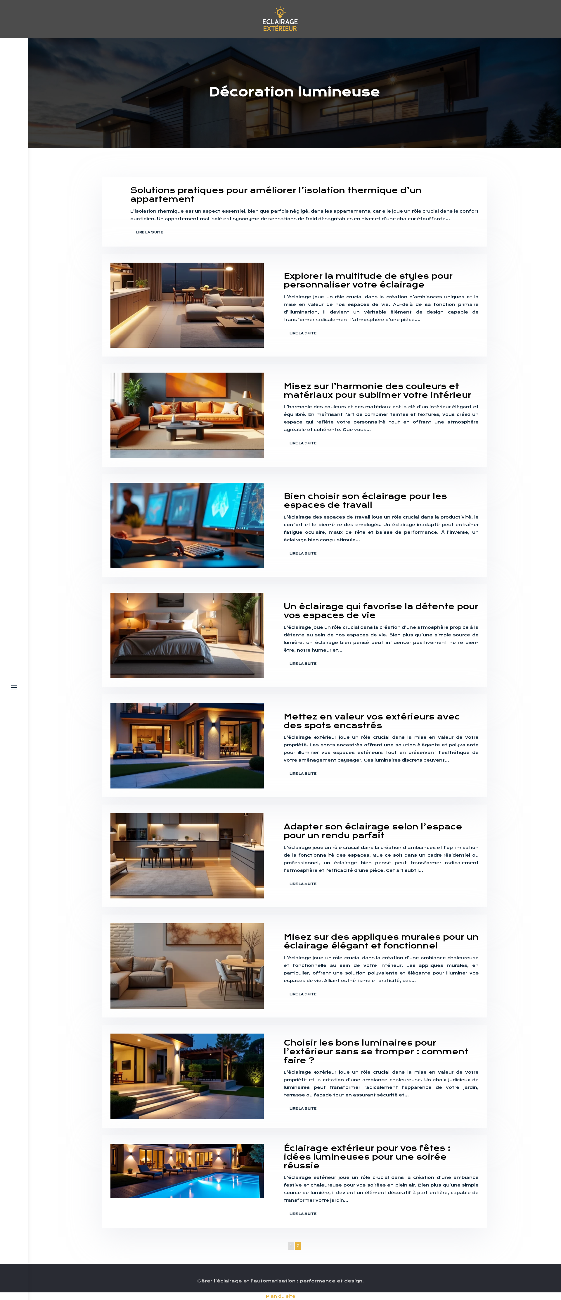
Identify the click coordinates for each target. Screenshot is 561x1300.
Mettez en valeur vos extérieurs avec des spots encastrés (372, 721)
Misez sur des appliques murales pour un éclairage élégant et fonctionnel (381, 941)
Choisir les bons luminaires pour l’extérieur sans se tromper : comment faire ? (376, 1051)
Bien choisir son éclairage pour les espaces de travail (365, 500)
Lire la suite (149, 232)
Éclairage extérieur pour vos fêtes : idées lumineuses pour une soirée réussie (367, 1157)
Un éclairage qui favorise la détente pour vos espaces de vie (381, 611)
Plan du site (280, 1296)
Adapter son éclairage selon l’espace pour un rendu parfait (373, 831)
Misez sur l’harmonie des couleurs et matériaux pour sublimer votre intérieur (377, 391)
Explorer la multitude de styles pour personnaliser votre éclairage (368, 280)
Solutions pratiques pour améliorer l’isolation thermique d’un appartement (276, 195)
